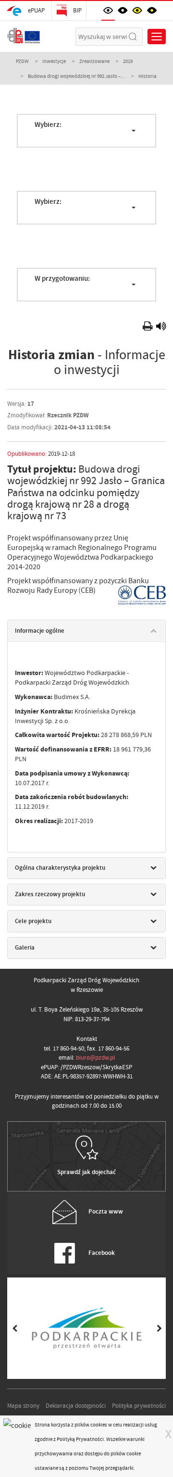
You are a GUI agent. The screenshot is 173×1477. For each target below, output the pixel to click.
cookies (98, 1424)
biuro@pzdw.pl (95, 1057)
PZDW (22, 61)
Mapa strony (23, 1406)
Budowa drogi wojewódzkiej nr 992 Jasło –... (76, 76)
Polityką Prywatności (80, 1439)
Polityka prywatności (139, 1406)
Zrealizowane (94, 61)
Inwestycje (54, 61)
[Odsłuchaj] (161, 328)
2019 (128, 61)
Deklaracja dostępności (76, 1406)
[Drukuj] (149, 328)
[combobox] (86, 131)
